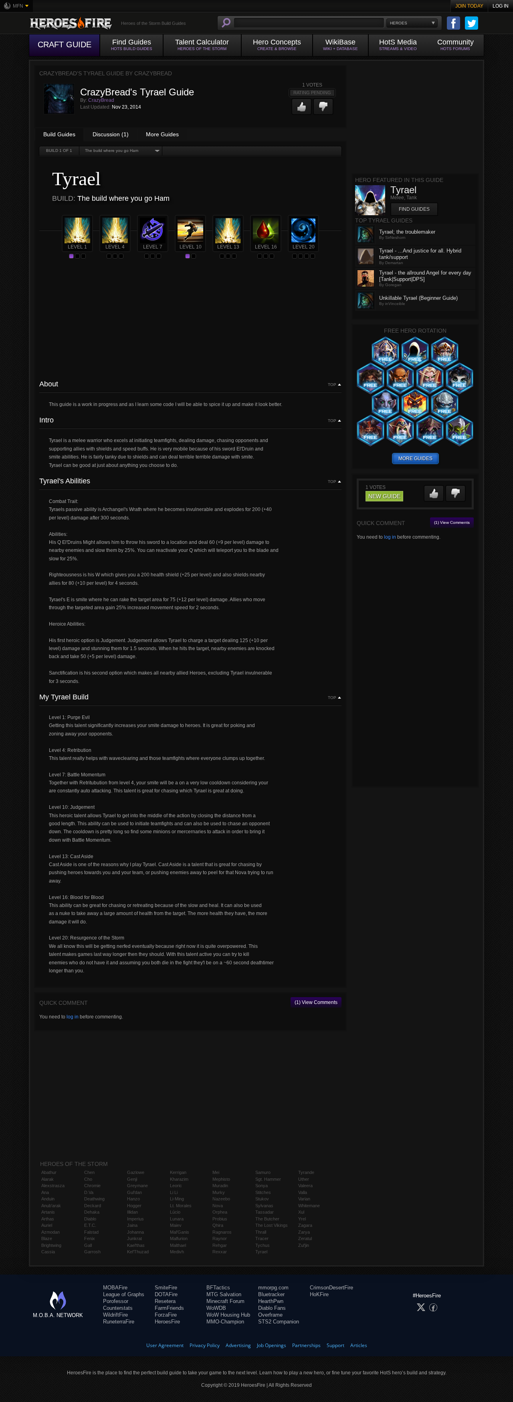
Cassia (48, 1251)
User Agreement (165, 1345)
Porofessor (115, 1301)
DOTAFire (166, 1294)
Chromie (92, 1185)
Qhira (217, 1225)
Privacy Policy (205, 1345)
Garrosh (92, 1251)
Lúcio (175, 1212)
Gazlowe (135, 1172)
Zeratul (305, 1238)
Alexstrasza (53, 1185)
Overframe (270, 1315)
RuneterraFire (118, 1322)
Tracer (262, 1238)
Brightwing (51, 1245)
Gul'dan (134, 1192)
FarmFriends (169, 1308)
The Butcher (267, 1218)
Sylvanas (264, 1205)
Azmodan (50, 1232)
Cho (88, 1179)
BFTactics (218, 1288)
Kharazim (179, 1179)
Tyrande (306, 1172)
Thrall (260, 1232)
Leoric (176, 1185)
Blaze (46, 1238)
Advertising (238, 1345)
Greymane (137, 1185)
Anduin (48, 1198)
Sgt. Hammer (268, 1179)
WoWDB (216, 1308)
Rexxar (219, 1251)
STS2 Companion (278, 1322)
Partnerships (306, 1345)
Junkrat (134, 1238)
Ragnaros (222, 1232)
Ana (45, 1192)
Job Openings (271, 1345)
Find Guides (414, 209)
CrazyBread (101, 100)
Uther (303, 1179)
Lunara (177, 1218)
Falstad (91, 1232)
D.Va (88, 1192)
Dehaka (91, 1212)
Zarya (304, 1232)
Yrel (302, 1218)
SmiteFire (166, 1288)
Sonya (261, 1185)
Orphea (219, 1212)
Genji (132, 1179)
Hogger (134, 1205)
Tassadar (264, 1212)
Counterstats (118, 1308)
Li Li (174, 1192)
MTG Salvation (223, 1294)
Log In (501, 6)
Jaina (132, 1225)
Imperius (135, 1218)
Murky (218, 1192)
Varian (304, 1198)
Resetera (165, 1301)
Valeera (305, 1185)
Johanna (135, 1232)
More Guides (162, 134)
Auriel (46, 1225)
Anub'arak (51, 1205)
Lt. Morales (181, 1205)
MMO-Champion (225, 1322)
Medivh (177, 1251)
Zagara (305, 1225)
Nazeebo (221, 1198)
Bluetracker (271, 1294)
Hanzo (133, 1198)
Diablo (90, 1218)
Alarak (47, 1179)
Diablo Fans (272, 1308)
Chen (89, 1172)
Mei (215, 1172)
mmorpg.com (273, 1288)
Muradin (220, 1185)
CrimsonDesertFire (331, 1288)
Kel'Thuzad (138, 1251)
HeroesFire (167, 1322)
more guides (415, 458)
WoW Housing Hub (228, 1315)
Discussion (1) (111, 134)
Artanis (48, 1212)
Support (335, 1345)
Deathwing (94, 1198)
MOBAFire (115, 1288)
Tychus (262, 1245)
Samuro (263, 1172)
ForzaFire (166, 1315)
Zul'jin (303, 1245)
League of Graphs (123, 1294)
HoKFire (319, 1294)
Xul (301, 1212)
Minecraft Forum (225, 1301)
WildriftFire (115, 1315)
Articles (358, 1345)
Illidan (132, 1212)
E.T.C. (90, 1225)
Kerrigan (178, 1172)
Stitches (263, 1192)
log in (73, 1017)
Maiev (176, 1225)
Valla (302, 1192)
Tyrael (261, 1251)
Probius (219, 1218)
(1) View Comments (316, 1002)
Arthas (47, 1218)
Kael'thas (136, 1245)
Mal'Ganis (179, 1232)
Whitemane (309, 1205)
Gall (88, 1245)
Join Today (469, 6)
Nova (217, 1205)
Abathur (49, 1172)
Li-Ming (177, 1198)
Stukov (262, 1198)
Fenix (89, 1238)
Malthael (178, 1245)
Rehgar (219, 1245)
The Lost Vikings (271, 1225)
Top (332, 385)
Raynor (219, 1238)
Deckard (92, 1205)
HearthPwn (270, 1301)
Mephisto (221, 1179)
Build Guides (59, 134)
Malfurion (179, 1238)
